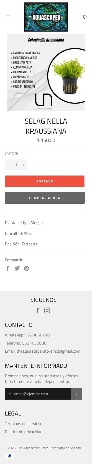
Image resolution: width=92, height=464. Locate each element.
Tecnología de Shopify (65, 447)
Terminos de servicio (23, 423)
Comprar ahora (44, 197)
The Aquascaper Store (33, 447)
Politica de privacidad (23, 431)
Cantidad (11, 154)
